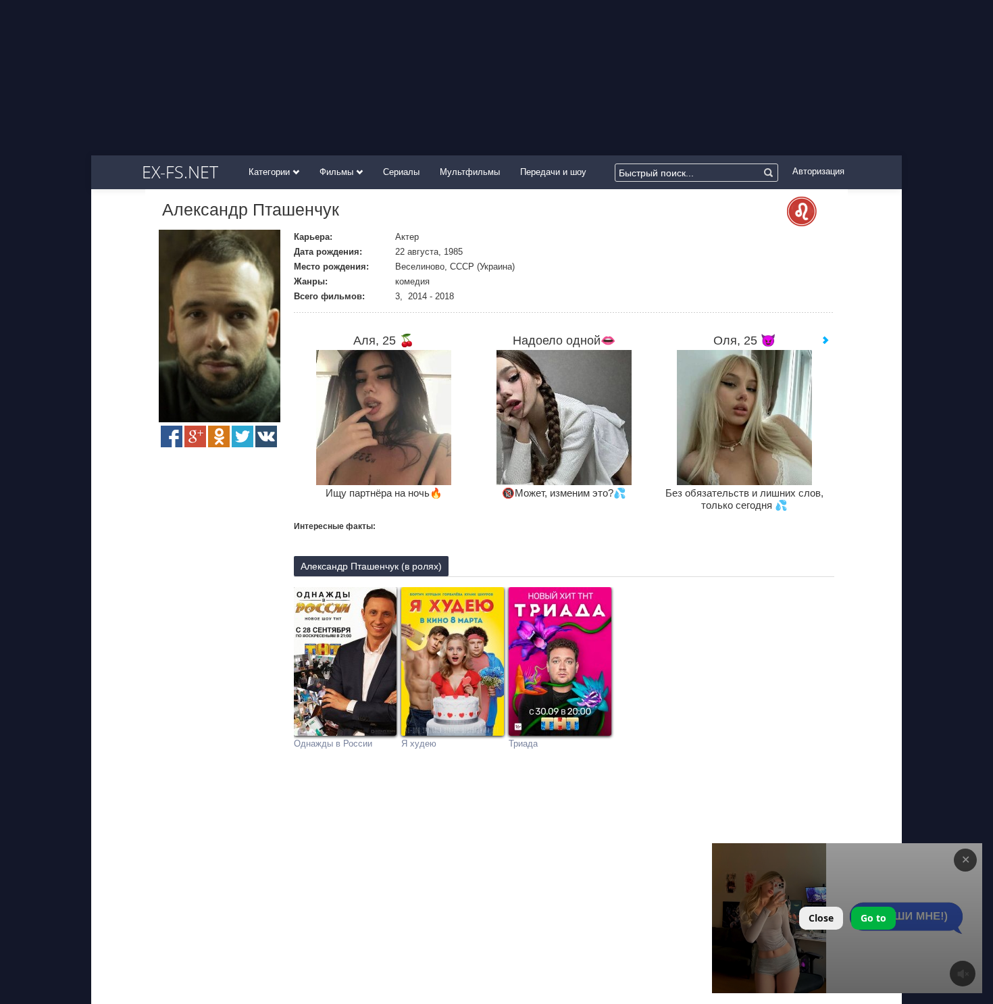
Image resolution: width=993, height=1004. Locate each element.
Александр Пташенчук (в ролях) (371, 566)
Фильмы (338, 172)
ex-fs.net (180, 171)
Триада (523, 743)
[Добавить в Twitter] (242, 436)
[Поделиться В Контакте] (266, 436)
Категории (270, 172)
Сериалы (401, 172)
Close (821, 917)
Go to (873, 917)
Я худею (418, 743)
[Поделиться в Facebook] (171, 436)
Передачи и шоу (553, 172)
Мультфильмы (470, 172)
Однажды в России (333, 743)
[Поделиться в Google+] (195, 436)
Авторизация (818, 171)
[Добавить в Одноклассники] (219, 436)
